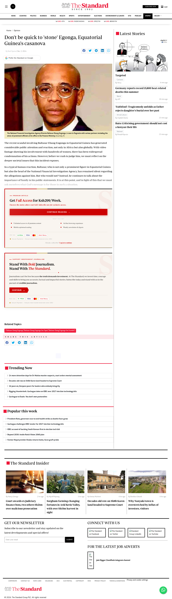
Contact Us (25, 581)
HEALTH (62, 16)
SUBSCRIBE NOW (150, 6)
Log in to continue (66, 243)
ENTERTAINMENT (84, 16)
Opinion (17, 31)
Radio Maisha (77, 21)
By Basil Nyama (11, 51)
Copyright (80, 581)
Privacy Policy (100, 581)
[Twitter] (118, 532)
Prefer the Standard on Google (21, 58)
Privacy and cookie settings (137, 580)
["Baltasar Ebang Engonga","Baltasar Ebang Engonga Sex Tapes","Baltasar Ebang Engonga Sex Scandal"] (40, 330)
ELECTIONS (98, 16)
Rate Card (37, 581)
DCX (58, 581)
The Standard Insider (29, 463)
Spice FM (95, 21)
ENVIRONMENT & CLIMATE (115, 16)
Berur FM (111, 21)
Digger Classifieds (107, 560)
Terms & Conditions (117, 581)
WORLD (53, 16)
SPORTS (71, 16)
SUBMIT (69, 540)
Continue (18, 290)
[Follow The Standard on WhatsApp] (163, 590)
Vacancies (49, 581)
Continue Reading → (58, 212)
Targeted (120, 75)
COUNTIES (22, 16)
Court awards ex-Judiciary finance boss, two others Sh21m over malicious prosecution (24, 505)
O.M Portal (67, 581)
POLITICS (33, 16)
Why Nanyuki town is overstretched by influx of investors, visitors (143, 505)
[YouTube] (157, 532)
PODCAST (138, 16)
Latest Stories (132, 33)
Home (8, 31)
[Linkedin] (137, 532)
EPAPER (148, 16)
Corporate (12, 581)
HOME (13, 16)
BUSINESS (43, 16)
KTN (129, 16)
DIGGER (157, 16)
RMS (89, 581)
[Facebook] (98, 532)
